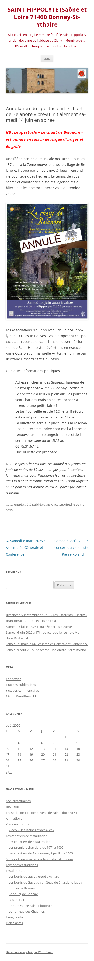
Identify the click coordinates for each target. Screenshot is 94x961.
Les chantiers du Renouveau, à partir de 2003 (41, 853)
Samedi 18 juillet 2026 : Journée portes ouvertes (39, 626)
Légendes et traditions (22, 865)
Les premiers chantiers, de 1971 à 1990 (36, 847)
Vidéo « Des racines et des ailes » (31, 830)
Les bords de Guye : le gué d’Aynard (34, 876)
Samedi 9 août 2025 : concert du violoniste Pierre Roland (71, 547)
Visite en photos (17, 824)
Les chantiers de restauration (26, 836)
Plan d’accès (14, 923)
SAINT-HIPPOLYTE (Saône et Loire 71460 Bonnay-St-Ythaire (47, 17)
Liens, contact (16, 917)
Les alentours (15, 870)
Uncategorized (61, 504)
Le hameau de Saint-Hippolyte (30, 905)
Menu (47, 58)
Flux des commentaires (22, 690)
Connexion (13, 679)
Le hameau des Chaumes (27, 911)
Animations (14, 818)
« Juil (9, 772)
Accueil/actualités (18, 801)
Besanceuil (16, 900)
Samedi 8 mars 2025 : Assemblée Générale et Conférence (25, 547)
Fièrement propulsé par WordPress (29, 952)
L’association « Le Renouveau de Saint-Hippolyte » (41, 812)
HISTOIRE (13, 807)
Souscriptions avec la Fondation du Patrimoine (39, 859)
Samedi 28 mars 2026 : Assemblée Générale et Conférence (47, 644)
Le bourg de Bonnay (23, 894)
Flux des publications (21, 684)
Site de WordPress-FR (21, 696)
